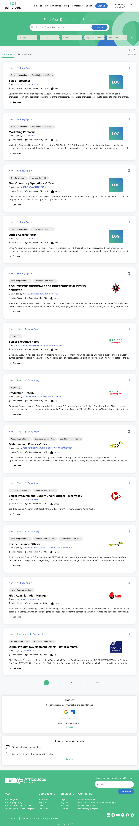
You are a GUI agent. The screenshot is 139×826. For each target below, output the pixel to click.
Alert (71, 759)
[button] (129, 54)
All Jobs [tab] (8, 54)
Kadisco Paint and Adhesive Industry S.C (42, 345)
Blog (66, 5)
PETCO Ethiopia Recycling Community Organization (47, 448)
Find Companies (53, 5)
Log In (89, 5)
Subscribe (126, 791)
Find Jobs (37, 5)
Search (99, 27)
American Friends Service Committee (40, 294)
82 (84, 682)
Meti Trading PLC (31, 599)
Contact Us (77, 5)
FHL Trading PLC (30, 84)
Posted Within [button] (114, 37)
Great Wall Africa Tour (34, 187)
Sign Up (101, 6)
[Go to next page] (90, 682)
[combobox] (69, 27)
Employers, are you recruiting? (124, 5)
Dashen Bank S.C (30, 650)
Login (69, 727)
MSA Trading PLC (31, 499)
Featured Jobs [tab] (25, 54)
